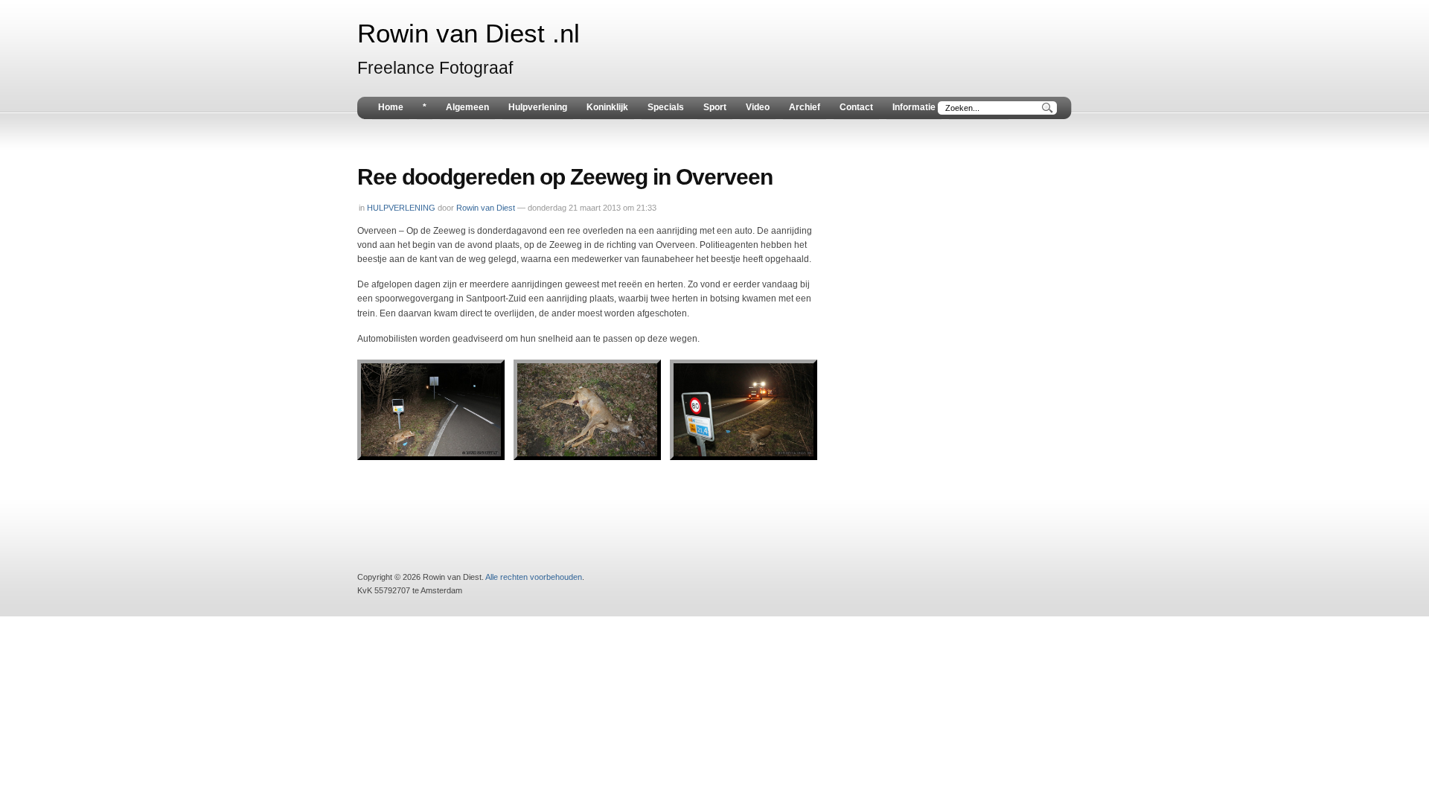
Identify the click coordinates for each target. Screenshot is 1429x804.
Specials (666, 107)
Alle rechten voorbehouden (533, 576)
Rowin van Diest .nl (468, 33)
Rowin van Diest (485, 207)
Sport (714, 107)
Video (758, 107)
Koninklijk (607, 107)
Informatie (914, 107)
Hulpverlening (537, 107)
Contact (856, 107)
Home (390, 107)
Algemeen (467, 107)
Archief (804, 107)
